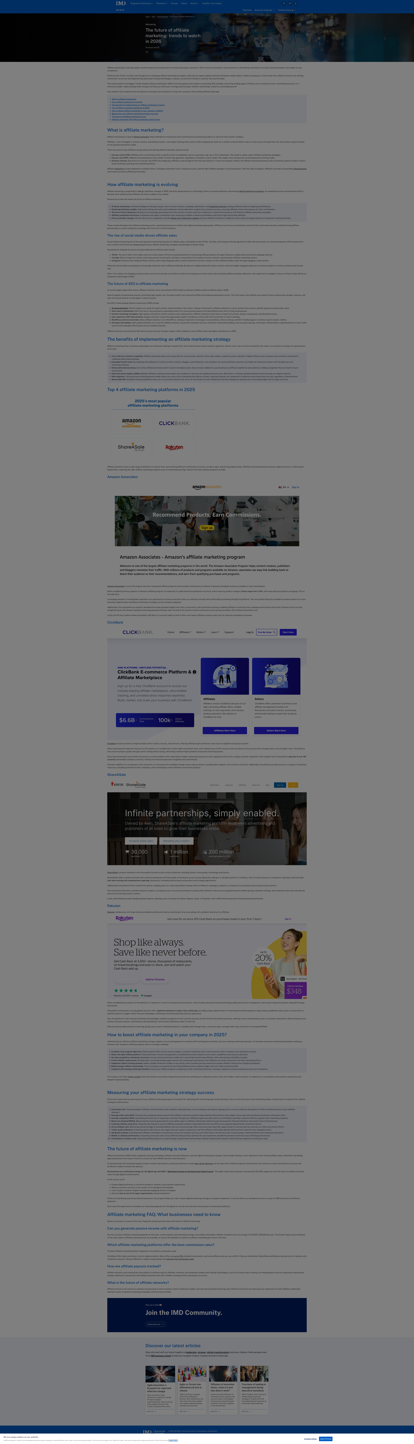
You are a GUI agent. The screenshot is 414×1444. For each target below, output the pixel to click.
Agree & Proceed (325, 1439)
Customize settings (310, 1439)
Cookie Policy (173, 1440)
